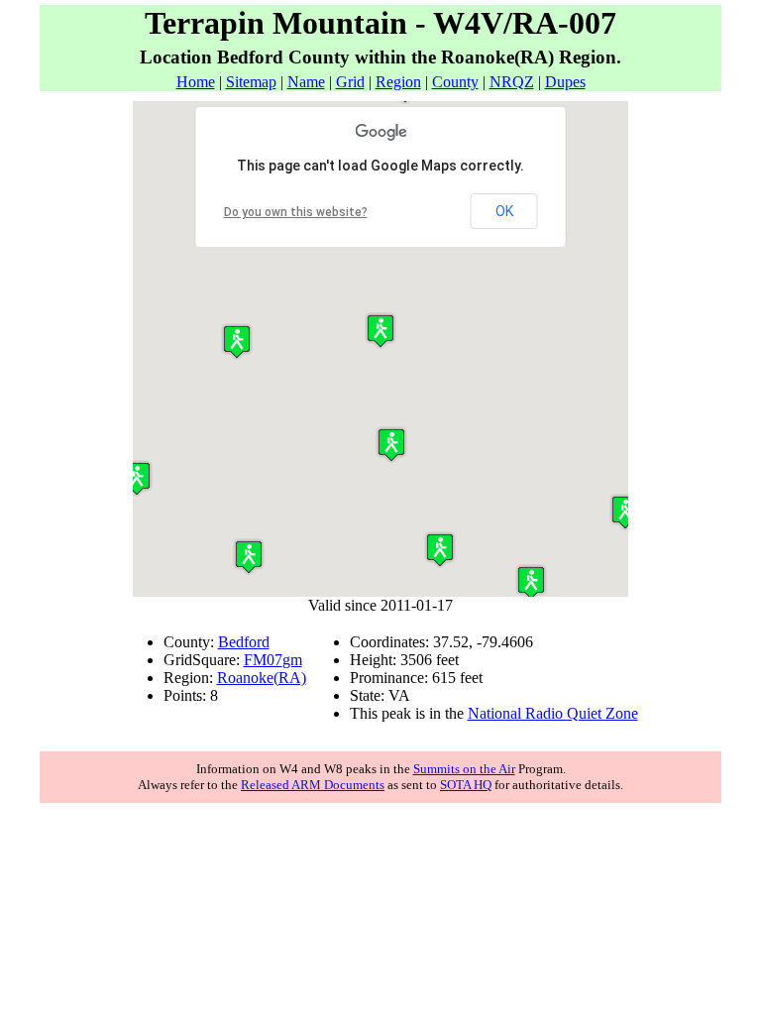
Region (398, 81)
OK (504, 211)
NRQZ (511, 81)
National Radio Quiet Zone (553, 713)
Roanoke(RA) (261, 677)
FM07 (263, 659)
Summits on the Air (464, 768)
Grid (350, 81)
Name (306, 81)
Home (195, 81)
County (455, 81)
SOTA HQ (465, 784)
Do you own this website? (296, 212)
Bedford (244, 641)
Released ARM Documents (312, 784)
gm (292, 659)
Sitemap (251, 81)
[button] (248, 556)
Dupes (565, 81)
